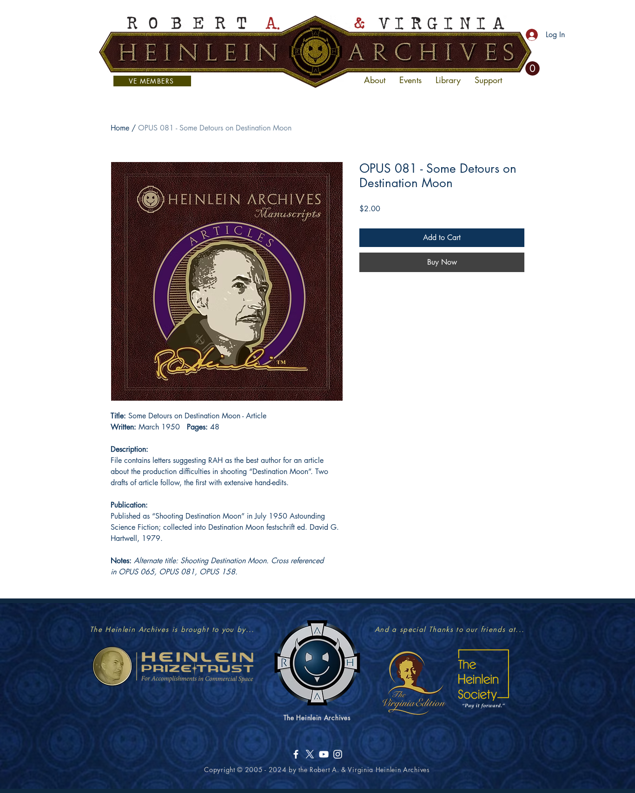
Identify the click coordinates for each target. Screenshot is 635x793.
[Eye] (413, 682)
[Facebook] (296, 754)
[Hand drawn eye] (173, 666)
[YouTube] (324, 754)
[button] (532, 68)
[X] (310, 754)
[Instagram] (338, 754)
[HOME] (315, 51)
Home (120, 128)
